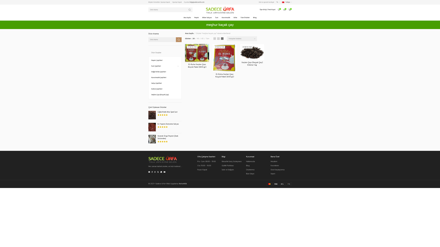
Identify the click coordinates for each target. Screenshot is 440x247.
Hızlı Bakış (205, 58)
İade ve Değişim (228, 169)
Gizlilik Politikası (228, 165)
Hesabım (274, 161)
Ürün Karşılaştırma (278, 169)
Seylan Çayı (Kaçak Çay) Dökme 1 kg (252, 63)
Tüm (207, 39)
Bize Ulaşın (250, 173)
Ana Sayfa (189, 33)
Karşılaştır (205, 53)
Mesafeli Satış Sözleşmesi (232, 161)
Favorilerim (275, 165)
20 (193, 39)
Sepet (273, 173)
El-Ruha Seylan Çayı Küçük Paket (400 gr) (224, 75)
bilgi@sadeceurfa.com (197, 2)
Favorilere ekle (205, 48)
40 (198, 39)
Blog (248, 165)
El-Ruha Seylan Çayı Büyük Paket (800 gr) (197, 65)
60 (202, 39)
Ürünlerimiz (250, 169)
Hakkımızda (250, 161)
